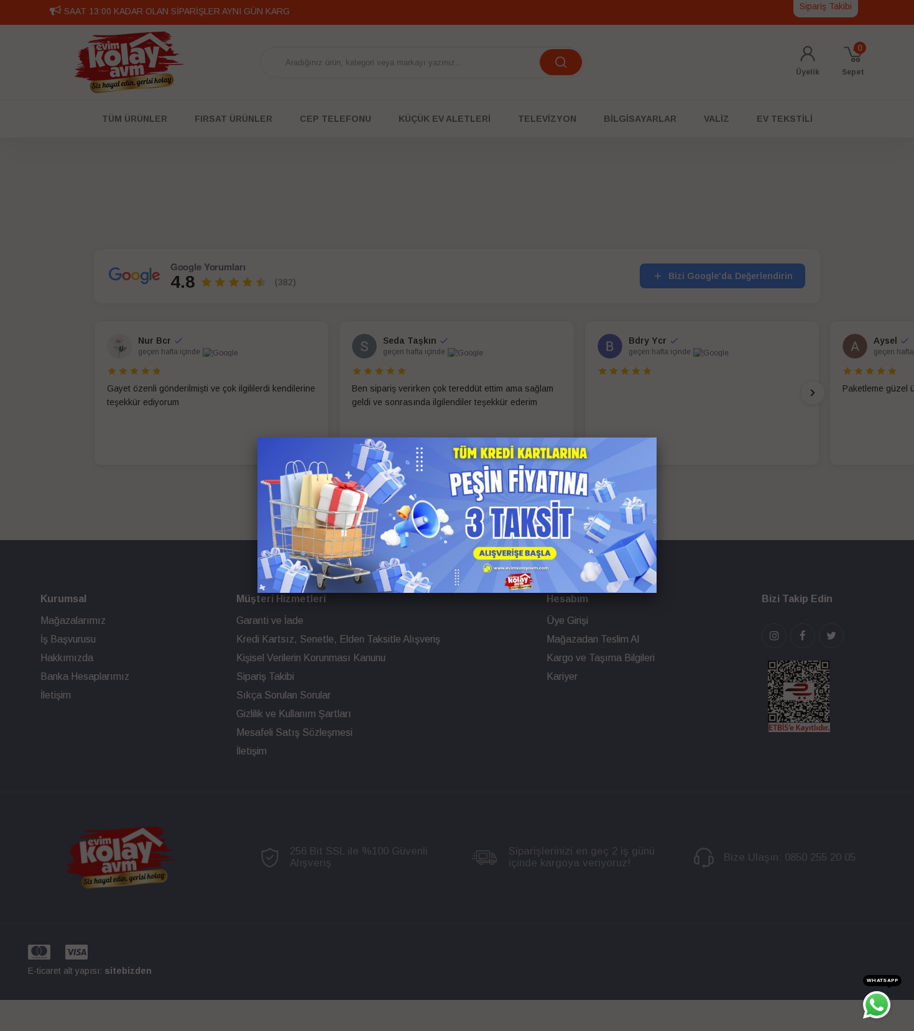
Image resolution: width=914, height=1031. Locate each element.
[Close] (656, 437)
